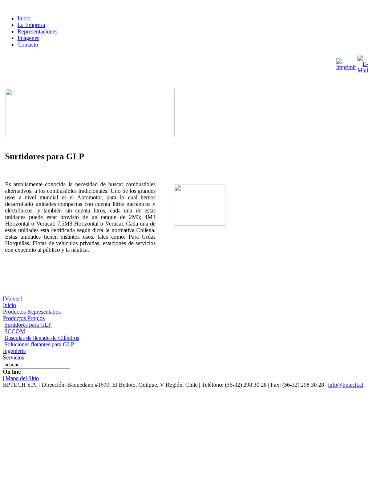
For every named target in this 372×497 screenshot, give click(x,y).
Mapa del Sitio (22, 378)
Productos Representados (32, 312)
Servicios (13, 357)
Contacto (27, 44)
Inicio (24, 18)
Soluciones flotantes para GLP (39, 344)
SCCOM (14, 331)
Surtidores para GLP (28, 325)
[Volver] (12, 298)
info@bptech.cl (345, 385)
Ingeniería (14, 351)
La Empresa (31, 25)
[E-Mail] (362, 62)
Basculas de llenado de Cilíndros (41, 338)
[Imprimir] (346, 62)
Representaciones (37, 31)
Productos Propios (24, 318)
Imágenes (28, 38)
